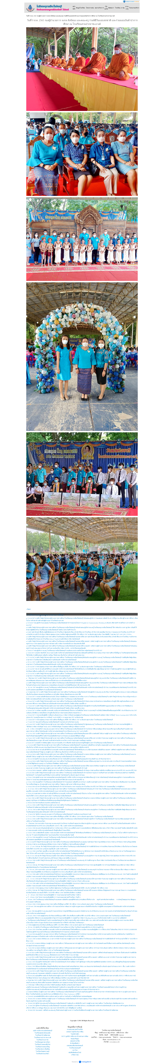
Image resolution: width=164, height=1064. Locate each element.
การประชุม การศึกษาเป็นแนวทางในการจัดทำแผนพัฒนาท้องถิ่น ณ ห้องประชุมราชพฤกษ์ (54, 985)
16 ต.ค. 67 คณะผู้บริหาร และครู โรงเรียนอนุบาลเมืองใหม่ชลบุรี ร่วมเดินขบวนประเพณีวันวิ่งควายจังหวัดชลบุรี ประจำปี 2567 (64, 650)
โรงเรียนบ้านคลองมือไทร (42, 1044)
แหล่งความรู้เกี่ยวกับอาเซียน (74, 1031)
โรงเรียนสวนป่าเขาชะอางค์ (42, 1037)
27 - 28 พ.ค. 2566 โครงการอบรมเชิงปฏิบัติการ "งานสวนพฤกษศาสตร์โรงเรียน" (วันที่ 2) (54, 895)
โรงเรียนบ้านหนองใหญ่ (42, 1046)
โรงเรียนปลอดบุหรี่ (75, 1048)
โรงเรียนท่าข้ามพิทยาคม (42, 1035)
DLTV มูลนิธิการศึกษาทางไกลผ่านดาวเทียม (74, 1036)
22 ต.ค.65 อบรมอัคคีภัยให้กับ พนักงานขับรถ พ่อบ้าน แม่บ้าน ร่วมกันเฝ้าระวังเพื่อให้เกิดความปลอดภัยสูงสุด (59, 996)
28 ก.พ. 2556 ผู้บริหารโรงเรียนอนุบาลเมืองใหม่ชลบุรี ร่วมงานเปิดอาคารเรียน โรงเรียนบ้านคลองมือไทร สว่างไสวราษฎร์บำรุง (65, 927)
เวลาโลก (75, 1050)
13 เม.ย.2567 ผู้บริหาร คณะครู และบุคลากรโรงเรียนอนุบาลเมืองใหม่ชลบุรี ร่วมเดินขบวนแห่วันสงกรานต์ (59, 814)
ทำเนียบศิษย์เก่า (75, 1043)
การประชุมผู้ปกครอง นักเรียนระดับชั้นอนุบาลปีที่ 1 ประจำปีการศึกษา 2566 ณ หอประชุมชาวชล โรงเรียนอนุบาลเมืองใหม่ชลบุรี (65, 925)
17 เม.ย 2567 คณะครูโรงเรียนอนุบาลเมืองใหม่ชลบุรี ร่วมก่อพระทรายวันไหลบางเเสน (53, 722)
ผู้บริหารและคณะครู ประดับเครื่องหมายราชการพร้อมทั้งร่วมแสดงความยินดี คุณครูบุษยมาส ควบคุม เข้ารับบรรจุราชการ (63, 989)
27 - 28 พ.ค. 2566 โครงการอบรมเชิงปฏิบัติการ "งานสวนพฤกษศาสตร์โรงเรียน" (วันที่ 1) (53, 897)
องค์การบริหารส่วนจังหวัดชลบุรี (42, 1030)
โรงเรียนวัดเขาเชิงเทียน (42, 1049)
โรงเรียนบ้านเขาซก (43, 1040)
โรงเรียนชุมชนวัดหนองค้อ (42, 1033)
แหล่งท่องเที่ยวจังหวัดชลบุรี (75, 1045)
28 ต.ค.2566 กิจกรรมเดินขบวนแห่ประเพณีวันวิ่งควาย (43, 802)
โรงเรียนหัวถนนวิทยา (42, 1053)
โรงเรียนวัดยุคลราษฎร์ (42, 1051)
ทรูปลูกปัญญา (75, 1038)
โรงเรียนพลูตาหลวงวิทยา (42, 1042)
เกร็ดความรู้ (74, 1055)
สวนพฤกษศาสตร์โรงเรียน (75, 1029)
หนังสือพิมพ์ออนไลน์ (75, 1052)
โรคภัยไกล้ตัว (75, 1034)
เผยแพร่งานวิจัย (75, 1041)
